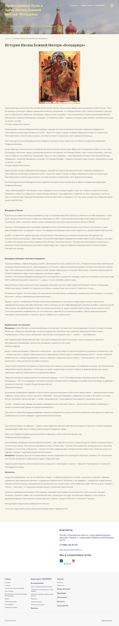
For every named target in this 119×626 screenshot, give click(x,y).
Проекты (47, 34)
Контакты (61, 601)
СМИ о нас (60, 585)
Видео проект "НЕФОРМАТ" (94, 5)
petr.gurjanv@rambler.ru (71, 549)
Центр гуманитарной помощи (41, 587)
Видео (7, 599)
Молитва (34, 608)
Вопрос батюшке (63, 589)
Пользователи (62, 606)
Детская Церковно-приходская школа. (42, 595)
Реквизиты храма (11, 607)
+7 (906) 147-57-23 (68, 545)
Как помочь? (62, 597)
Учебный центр (36, 602)
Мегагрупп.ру (107, 620)
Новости (60, 579)
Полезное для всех (37, 605)
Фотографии (9, 604)
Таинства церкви (11, 601)
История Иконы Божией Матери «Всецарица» (20, 33)
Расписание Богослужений (14, 588)
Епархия (7, 582)
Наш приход (9, 591)
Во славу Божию (37, 583)
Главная (8, 38)
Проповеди (61, 593)
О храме (73, 5)
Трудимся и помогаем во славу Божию (42, 590)
